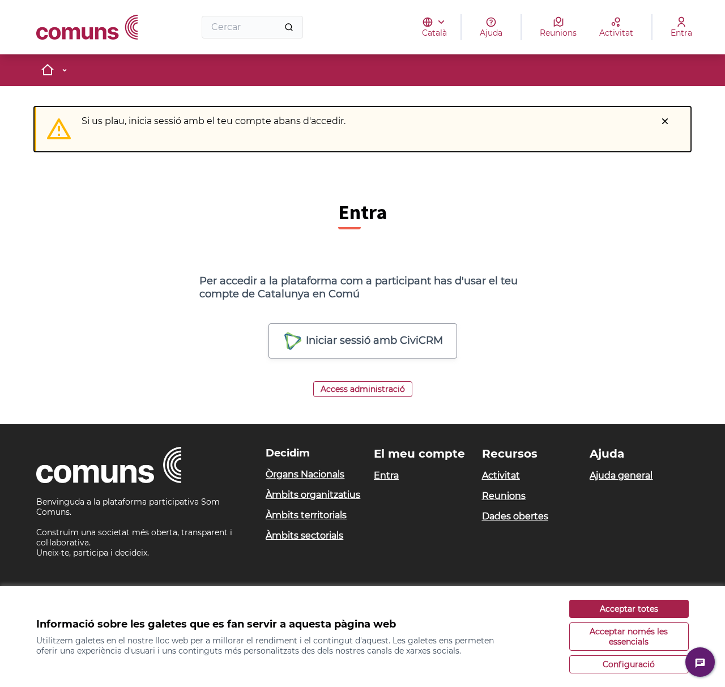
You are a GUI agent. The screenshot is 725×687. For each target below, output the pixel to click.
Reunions (504, 495)
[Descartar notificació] (665, 121)
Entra (386, 475)
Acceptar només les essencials (629, 636)
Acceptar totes (629, 609)
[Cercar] (289, 27)
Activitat (501, 475)
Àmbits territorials (306, 515)
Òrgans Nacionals (305, 474)
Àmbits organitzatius (313, 494)
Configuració (629, 664)
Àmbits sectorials (304, 535)
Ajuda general (621, 475)
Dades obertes (515, 516)
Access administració (363, 389)
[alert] (362, 129)
